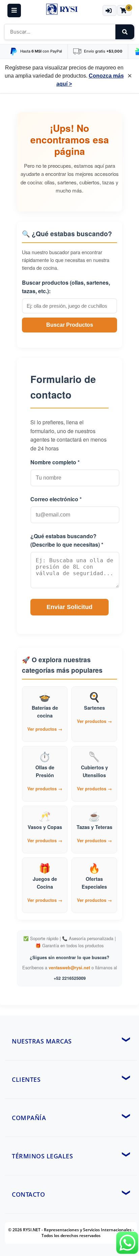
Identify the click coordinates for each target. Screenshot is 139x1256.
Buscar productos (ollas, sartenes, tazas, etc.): (66, 287)
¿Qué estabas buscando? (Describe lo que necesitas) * (66, 540)
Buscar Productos (69, 325)
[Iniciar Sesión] (109, 10)
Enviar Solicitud (69, 607)
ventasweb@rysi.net (69, 968)
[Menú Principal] (14, 10)
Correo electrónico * (56, 499)
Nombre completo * (55, 462)
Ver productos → (44, 729)
